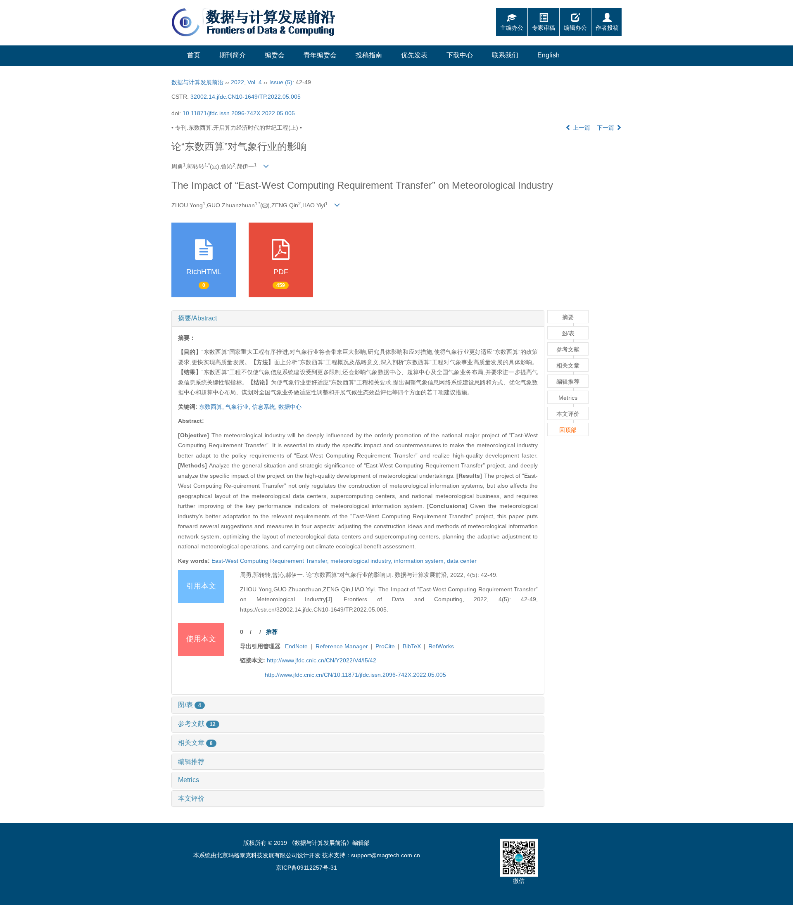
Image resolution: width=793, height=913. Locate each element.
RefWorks (441, 646)
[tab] (358, 318)
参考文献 (197, 723)
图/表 (189, 704)
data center (462, 560)
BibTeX (412, 646)
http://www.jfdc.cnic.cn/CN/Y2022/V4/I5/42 (321, 660)
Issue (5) (280, 82)
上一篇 (580, 127)
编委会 (275, 55)
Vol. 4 (254, 82)
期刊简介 (232, 55)
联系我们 (505, 55)
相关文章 (195, 742)
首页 (193, 55)
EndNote (296, 646)
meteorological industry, (362, 560)
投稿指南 (369, 55)
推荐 (272, 631)
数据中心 (290, 406)
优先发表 (414, 55)
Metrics (188, 779)
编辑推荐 (191, 761)
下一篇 (606, 127)
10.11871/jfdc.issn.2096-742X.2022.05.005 (239, 113)
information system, (420, 560)
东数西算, (212, 406)
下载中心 (459, 55)
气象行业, (239, 406)
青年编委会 (320, 55)
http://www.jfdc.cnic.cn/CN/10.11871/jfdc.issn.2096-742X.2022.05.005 (355, 674)
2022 (237, 82)
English (548, 55)
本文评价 (191, 798)
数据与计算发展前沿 (197, 82)
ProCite (385, 646)
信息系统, (265, 406)
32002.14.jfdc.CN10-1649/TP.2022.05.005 (245, 96)
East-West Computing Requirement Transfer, (270, 560)
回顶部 (568, 430)
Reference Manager (342, 646)
